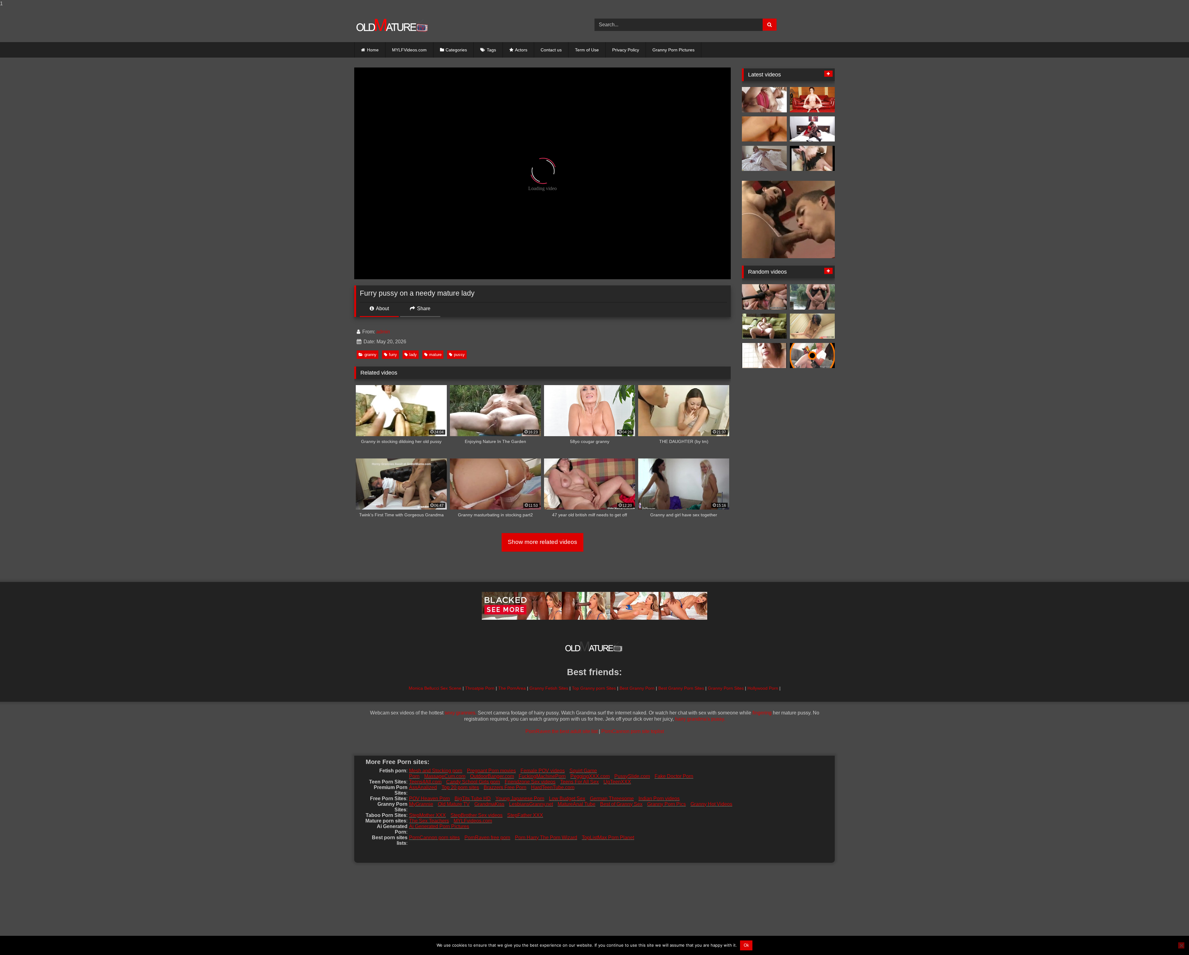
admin (383, 331)
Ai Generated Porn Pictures (439, 826)
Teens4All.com (425, 781)
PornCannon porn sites (434, 837)
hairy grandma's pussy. (700, 719)
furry (393, 354)
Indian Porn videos (659, 798)
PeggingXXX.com (590, 776)
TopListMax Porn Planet (608, 837)
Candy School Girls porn (473, 781)
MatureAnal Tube (576, 804)
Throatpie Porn (479, 688)
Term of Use (587, 49)
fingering (762, 712)
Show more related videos (542, 542)
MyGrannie (421, 804)
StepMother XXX (427, 815)
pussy (459, 354)
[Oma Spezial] (764, 129)
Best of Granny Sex (621, 804)
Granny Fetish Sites (548, 688)
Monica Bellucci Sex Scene (435, 688)
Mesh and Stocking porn (435, 770)
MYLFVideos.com (409, 49)
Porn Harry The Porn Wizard (546, 837)
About (382, 308)
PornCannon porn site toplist (632, 731)
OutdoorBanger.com (492, 776)
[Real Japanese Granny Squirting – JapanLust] (812, 326)
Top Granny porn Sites (594, 688)
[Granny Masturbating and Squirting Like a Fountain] (812, 297)
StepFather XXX (525, 815)
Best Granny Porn (637, 688)
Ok (746, 945)
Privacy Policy (625, 49)
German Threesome (612, 798)
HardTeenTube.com (552, 787)
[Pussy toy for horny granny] (812, 355)
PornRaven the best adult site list (561, 731)
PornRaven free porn (487, 837)
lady (413, 354)
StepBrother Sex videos (477, 815)
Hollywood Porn (762, 688)
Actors (521, 49)
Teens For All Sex (579, 781)
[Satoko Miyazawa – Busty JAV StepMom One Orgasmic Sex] (764, 297)
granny (370, 354)
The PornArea (512, 688)
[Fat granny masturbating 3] (764, 326)
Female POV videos (542, 770)
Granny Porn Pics (666, 804)
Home (373, 49)
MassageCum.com (444, 776)
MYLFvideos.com (473, 820)
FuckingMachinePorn (542, 776)
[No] (1181, 945)
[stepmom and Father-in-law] (764, 355)
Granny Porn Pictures (673, 49)
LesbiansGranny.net (531, 804)
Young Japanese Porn (519, 798)
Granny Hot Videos (711, 804)
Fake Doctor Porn (674, 776)
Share (423, 308)
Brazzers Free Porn (505, 787)
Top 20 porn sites (460, 787)
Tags (491, 49)
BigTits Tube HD (473, 798)
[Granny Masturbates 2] (812, 158)
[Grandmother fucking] (812, 99)
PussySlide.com (632, 776)
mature (435, 354)
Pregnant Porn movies (491, 770)
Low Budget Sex (567, 798)
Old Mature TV (454, 804)
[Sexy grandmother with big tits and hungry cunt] (764, 158)
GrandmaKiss (489, 804)
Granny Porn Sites (726, 688)
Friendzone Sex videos (530, 781)
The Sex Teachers (429, 820)
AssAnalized (423, 787)
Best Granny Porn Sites (681, 688)
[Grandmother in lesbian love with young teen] (812, 129)
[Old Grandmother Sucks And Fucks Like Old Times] (764, 99)
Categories (456, 49)
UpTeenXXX (617, 781)
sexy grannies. (461, 712)
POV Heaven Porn (429, 798)
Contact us (551, 49)
